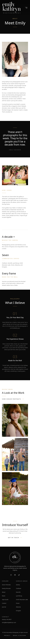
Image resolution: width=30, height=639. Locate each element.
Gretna (18, 585)
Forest (17, 603)
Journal (4, 607)
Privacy (7, 635)
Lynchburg (19, 596)
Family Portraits (6, 588)
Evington (18, 610)
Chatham (18, 588)
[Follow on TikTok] (19, 575)
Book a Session (19, 635)
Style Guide (5, 599)
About (3, 592)
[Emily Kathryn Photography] (11, 8)
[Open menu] (26, 8)
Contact (4, 603)
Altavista (18, 607)
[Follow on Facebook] (15, 575)
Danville (18, 592)
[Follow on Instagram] (11, 575)
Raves (3, 596)
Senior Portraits (6, 585)
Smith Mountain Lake (22, 599)
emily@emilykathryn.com (9, 622)
